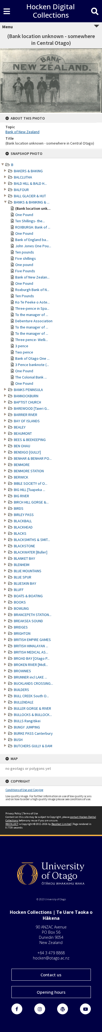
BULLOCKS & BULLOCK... (33, 714)
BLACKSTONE (24, 545)
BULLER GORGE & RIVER (32, 708)
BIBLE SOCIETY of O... (30, 483)
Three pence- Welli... (31, 339)
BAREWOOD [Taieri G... (31, 408)
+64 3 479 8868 (51, 952)
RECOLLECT (11, 824)
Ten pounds (24, 252)
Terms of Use (30, 813)
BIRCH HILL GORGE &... (31, 502)
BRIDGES (21, 627)
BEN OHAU (22, 445)
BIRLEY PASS (24, 514)
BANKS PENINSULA (28, 389)
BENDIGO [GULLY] (27, 452)
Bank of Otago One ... (32, 358)
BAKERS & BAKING (28, 170)
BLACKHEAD (23, 527)
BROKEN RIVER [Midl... (31, 664)
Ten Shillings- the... (30, 220)
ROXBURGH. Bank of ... (32, 227)
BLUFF (19, 589)
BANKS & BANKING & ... (32, 202)
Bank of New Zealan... (32, 277)
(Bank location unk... (33, 208)
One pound (24, 264)
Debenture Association (33, 320)
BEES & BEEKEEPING (30, 439)
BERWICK (21, 477)
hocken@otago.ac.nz (51, 958)
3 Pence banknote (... (32, 364)
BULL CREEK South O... (31, 695)
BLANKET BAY (24, 558)
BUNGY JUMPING (27, 727)
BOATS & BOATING (28, 595)
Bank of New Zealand (22, 131)
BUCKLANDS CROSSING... (33, 683)
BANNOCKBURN (26, 395)
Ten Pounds (24, 295)
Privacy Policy (13, 813)
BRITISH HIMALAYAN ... (31, 645)
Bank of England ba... (31, 239)
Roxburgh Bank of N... (32, 289)
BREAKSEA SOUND (28, 620)
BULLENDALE (23, 702)
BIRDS (18, 508)
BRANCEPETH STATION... (32, 614)
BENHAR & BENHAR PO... (33, 458)
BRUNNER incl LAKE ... (30, 677)
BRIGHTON (22, 633)
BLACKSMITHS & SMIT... (32, 539)
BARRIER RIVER (25, 414)
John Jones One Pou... (33, 245)
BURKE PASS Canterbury (33, 733)
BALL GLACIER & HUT (30, 195)
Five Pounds (25, 270)
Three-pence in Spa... (32, 308)
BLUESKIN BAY (25, 583)
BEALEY (20, 427)
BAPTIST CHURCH (27, 402)
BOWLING (21, 608)
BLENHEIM (21, 564)
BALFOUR (21, 189)
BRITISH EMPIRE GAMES (32, 639)
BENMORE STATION (29, 470)
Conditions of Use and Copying (24, 790)
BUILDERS (21, 689)
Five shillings (25, 258)
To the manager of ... (31, 314)
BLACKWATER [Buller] (30, 552)
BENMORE (22, 464)
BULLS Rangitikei (27, 720)
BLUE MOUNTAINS (27, 570)
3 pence (21, 345)
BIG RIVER (21, 495)
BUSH (18, 739)
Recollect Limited (61, 824)
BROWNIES (22, 670)
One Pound (24, 214)
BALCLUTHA (23, 177)
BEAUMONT (23, 433)
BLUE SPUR (22, 577)
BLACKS (20, 533)
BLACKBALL (23, 520)
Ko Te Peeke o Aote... (32, 302)
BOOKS (20, 602)
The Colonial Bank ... (31, 377)
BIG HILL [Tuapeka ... (29, 489)
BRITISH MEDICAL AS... (31, 652)
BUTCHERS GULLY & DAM (33, 745)
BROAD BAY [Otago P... (32, 658)
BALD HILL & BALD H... (30, 183)
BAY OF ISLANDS (27, 420)
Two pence (24, 352)
